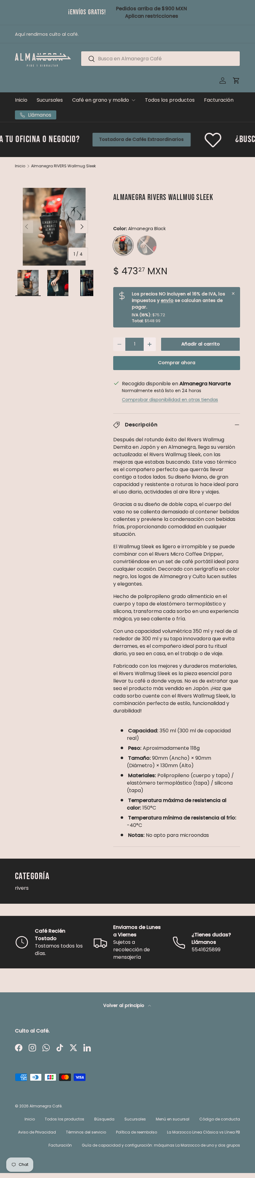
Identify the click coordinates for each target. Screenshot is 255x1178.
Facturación (219, 100)
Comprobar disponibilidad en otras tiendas (170, 400)
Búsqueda (104, 1119)
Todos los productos (170, 100)
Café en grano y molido (100, 100)
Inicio (21, 100)
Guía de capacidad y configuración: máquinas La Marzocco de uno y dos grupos (161, 1145)
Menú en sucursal (172, 1119)
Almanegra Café (46, 1106)
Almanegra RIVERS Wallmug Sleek (63, 166)
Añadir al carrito (200, 344)
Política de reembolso (136, 1132)
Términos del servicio (86, 1132)
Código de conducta (219, 1119)
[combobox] (160, 58)
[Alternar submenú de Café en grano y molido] (133, 100)
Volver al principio (124, 1005)
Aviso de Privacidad (37, 1132)
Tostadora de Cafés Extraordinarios (111, 139)
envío (167, 300)
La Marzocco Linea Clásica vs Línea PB (203, 1132)
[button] (236, 80)
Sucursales (50, 100)
